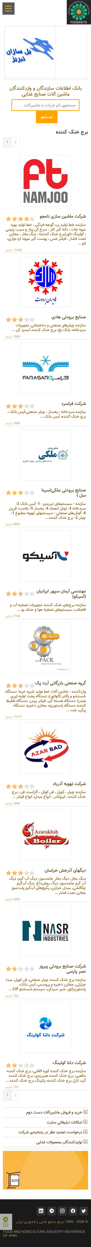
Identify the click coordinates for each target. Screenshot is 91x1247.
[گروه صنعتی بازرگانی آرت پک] (45, 648)
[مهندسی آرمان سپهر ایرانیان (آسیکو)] (45, 556)
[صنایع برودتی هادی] (45, 281)
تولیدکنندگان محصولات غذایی (59, 1142)
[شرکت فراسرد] (45, 368)
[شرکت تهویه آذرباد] (45, 748)
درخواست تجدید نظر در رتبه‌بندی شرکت (50, 1132)
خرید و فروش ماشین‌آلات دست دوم (54, 1112)
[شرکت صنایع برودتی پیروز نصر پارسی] (45, 931)
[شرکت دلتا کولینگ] (45, 1027)
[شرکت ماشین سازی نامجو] (45, 181)
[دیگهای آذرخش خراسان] (45, 835)
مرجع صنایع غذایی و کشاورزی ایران (40, 1222)
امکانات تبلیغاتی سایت (65, 1122)
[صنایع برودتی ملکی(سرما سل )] (45, 455)
